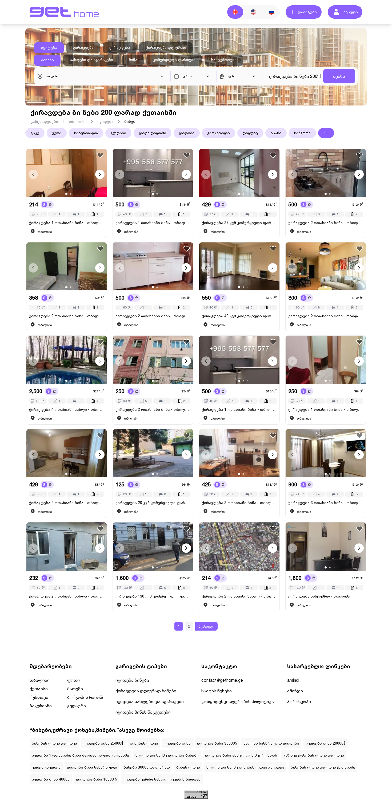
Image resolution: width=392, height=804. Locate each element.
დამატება (307, 12)
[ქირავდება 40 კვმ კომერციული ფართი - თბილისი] (239, 266)
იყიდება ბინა (178, 743)
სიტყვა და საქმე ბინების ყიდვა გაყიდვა (245, 767)
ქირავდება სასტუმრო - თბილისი (319, 596)
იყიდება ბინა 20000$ (326, 743)
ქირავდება (119, 47)
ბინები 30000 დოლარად (146, 767)
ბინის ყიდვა (188, 767)
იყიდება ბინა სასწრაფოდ (92, 767)
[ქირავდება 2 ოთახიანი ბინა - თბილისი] (326, 173)
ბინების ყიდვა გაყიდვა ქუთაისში (323, 767)
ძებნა (339, 76)
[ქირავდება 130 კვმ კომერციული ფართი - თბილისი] (153, 546)
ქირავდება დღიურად (166, 47)
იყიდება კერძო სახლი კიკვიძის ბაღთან (162, 779)
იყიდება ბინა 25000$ (103, 743)
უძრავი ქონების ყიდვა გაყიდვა (313, 755)
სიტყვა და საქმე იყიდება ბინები (167, 755)
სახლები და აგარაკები (91, 60)
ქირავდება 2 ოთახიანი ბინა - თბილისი (325, 222)
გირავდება (83, 47)
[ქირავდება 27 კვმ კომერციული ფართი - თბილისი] (239, 173)
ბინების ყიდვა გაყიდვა (54, 743)
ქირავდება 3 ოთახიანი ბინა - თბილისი (325, 502)
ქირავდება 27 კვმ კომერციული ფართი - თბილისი (239, 222)
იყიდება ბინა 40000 (51, 779)
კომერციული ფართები (174, 60)
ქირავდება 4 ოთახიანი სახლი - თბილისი (66, 409)
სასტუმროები (224, 60)
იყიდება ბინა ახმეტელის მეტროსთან (241, 755)
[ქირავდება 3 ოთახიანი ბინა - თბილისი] (326, 453)
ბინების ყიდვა (144, 743)
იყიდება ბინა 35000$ (217, 743)
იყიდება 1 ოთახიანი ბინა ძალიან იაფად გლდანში (80, 755)
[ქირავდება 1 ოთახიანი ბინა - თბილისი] (66, 173)
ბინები (47, 60)
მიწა (133, 60)
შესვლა (350, 12)
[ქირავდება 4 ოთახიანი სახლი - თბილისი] (66, 360)
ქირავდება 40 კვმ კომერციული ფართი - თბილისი (239, 316)
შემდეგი (206, 626)
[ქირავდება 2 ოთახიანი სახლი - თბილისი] (66, 546)
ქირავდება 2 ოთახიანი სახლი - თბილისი (66, 596)
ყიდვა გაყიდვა (46, 767)
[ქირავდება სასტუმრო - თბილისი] (326, 546)
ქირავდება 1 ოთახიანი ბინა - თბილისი (66, 222)
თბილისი (78, 121)
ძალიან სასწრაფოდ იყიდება (271, 743)
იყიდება (49, 48)
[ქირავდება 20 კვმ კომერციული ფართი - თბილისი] (153, 453)
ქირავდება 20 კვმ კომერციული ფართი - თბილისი (152, 502)
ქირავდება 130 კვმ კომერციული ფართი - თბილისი (152, 596)
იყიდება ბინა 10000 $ (96, 779)
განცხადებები (44, 121)
